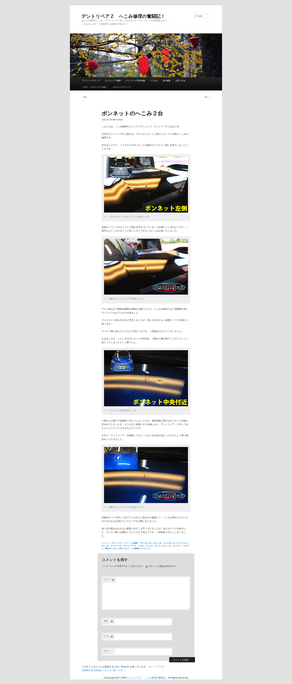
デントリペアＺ (129, 545)
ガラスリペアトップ (122, 87)
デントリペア (117, 542)
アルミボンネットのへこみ (150, 542)
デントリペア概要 (113, 80)
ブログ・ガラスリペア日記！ (95, 87)
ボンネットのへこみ (163, 545)
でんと (126, 548)
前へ (84, 97)
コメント (109, 579)
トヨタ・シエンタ (145, 545)
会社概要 (167, 80)
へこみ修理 (133, 542)
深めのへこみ (110, 548)
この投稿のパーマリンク (141, 548)
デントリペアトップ (91, 80)
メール (108, 636)
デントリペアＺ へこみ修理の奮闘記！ (123, 16)
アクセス (154, 80)
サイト (107, 650)
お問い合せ (180, 80)
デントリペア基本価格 (135, 80)
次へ (207, 97)
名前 (108, 621)
